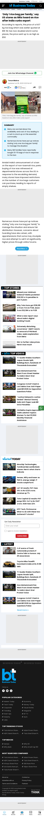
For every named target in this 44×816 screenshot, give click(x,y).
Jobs (5, 720)
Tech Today (8, 705)
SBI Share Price (29, 764)
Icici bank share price (11, 767)
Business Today (24, 1)
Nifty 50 (27, 744)
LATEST (8, 544)
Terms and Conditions (9, 784)
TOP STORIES (11, 288)
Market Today (9, 701)
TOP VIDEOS (17, 353)
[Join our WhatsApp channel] (41, 410)
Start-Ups (7, 714)
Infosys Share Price (11, 764)
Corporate (8, 708)
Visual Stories (29, 708)
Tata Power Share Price (11, 770)
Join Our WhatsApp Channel (20, 73)
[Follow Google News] (20, 87)
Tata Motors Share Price (11, 730)
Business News (5, 9)
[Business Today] (22, 5)
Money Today (29, 705)
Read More (21, 248)
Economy (27, 701)
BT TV (26, 714)
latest (13, 9)
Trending (7, 711)
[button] (39, 813)
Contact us (25, 777)
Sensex (6, 744)
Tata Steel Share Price (31, 733)
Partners (25, 784)
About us (5, 777)
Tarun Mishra (13, 80)
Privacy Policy (26, 780)
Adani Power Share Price (31, 730)
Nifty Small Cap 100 (31, 747)
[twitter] (11, 690)
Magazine (27, 711)
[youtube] (7, 690)
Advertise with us (8, 780)
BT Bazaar (34, 1)
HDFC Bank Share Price (11, 733)
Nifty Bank (7, 747)
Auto (25, 717)
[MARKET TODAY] (12, 459)
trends (19, 9)
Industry (7, 717)
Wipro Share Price (30, 767)
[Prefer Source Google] (7, 87)
